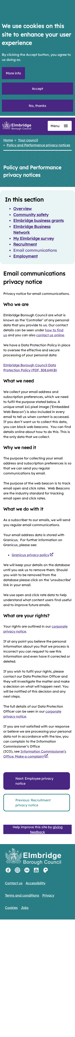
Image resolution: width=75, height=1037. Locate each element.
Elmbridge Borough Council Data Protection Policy (30, 367)
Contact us (13, 883)
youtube (36, 870)
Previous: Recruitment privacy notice (33, 802)
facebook (8, 870)
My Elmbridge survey (33, 238)
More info (13, 73)
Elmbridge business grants (38, 220)
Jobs (25, 908)
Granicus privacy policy (30, 555)
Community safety (31, 214)
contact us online (50, 335)
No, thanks (37, 106)
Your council (28, 140)
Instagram (17, 870)
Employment (25, 256)
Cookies (11, 908)
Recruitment (25, 244)
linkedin (27, 870)
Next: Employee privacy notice (34, 781)
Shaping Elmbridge (45, 870)
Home (8, 140)
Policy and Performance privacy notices (38, 145)
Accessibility (35, 883)
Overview (22, 208)
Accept (37, 88)
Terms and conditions (22, 895)
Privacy (48, 895)
